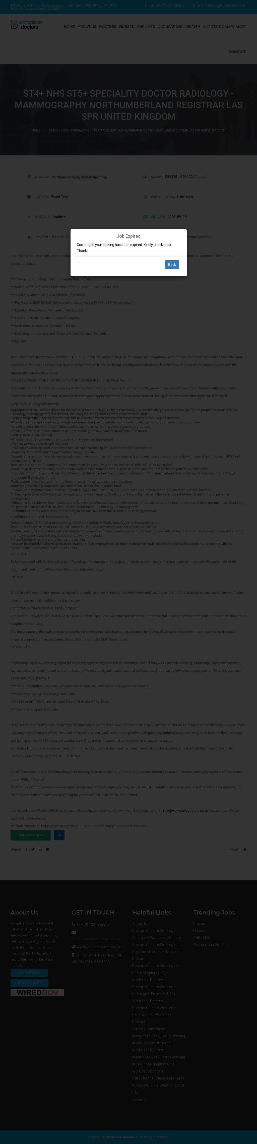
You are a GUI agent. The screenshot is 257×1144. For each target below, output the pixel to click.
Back (172, 265)
